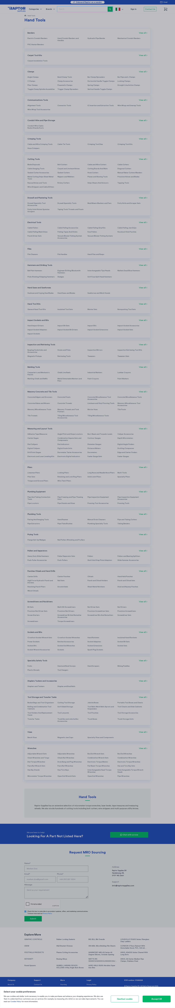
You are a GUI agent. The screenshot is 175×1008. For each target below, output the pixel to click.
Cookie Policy (15, 1001)
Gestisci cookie (124, 999)
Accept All (156, 999)
